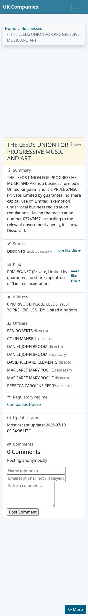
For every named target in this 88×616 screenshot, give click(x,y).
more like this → (68, 250)
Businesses (32, 28)
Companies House (24, 404)
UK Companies (20, 6)
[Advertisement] (44, 93)
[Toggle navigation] (78, 7)
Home (10, 28)
